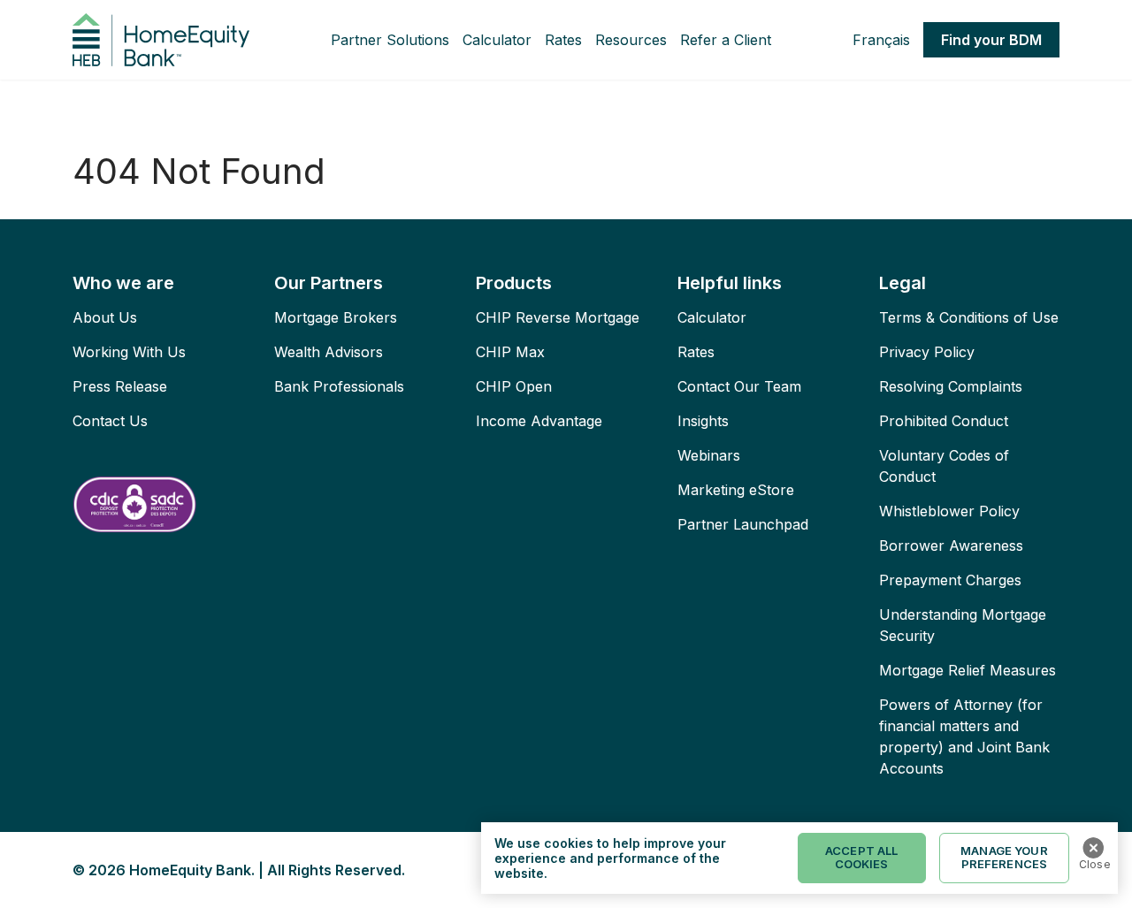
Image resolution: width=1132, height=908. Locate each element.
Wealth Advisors (328, 352)
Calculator (497, 40)
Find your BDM (991, 40)
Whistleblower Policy (949, 511)
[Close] (1093, 847)
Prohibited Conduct (943, 421)
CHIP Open (514, 386)
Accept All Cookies (861, 857)
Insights (703, 421)
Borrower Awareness (951, 545)
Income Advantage (539, 421)
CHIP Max (510, 352)
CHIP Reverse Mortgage (557, 317)
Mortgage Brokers (335, 317)
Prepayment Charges (950, 580)
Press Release (120, 386)
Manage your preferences (1003, 857)
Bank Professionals (339, 386)
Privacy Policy (927, 352)
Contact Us (110, 421)
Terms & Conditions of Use (969, 317)
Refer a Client (725, 40)
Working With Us (129, 352)
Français (881, 40)
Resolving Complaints (950, 386)
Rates (563, 40)
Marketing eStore (735, 490)
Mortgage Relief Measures (967, 670)
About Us (105, 317)
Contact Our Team (739, 386)
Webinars (708, 455)
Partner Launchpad (742, 524)
